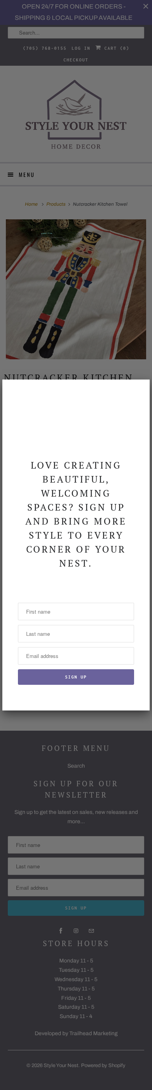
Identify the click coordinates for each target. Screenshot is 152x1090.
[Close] (139, 390)
